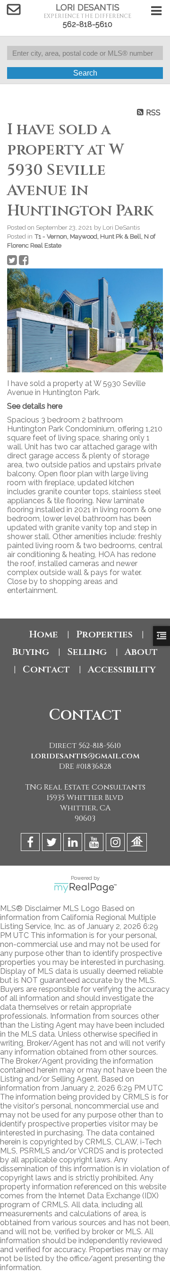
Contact (46, 669)
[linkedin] (74, 843)
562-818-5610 (87, 24)
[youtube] (95, 843)
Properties (104, 634)
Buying (30, 651)
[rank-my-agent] (138, 843)
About (141, 651)
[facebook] (31, 843)
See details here (34, 406)
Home (43, 634)
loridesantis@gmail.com (85, 756)
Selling (87, 651)
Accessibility (122, 669)
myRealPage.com (85, 887)
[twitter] (52, 843)
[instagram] (116, 843)
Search (85, 73)
